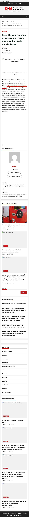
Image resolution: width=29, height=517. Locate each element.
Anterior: (14, 186)
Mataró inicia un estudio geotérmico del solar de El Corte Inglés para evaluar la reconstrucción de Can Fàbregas (13, 318)
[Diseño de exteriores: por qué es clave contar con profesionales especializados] (14, 491)
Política (4, 381)
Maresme (5, 370)
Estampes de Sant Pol (8, 366)
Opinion (4, 377)
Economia (5, 362)
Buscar (4, 288)
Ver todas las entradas (14, 176)
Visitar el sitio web (14, 172)
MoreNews (10, 515)
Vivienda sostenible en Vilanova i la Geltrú (14, 303)
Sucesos (4, 31)
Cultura (4, 355)
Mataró (4, 374)
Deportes (5, 359)
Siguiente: (14, 194)
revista (5, 48)
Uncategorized (6, 392)
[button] (2, 16)
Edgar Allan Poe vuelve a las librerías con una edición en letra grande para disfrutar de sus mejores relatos (14, 310)
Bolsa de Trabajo (7, 351)
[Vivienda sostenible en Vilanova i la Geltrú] (14, 410)
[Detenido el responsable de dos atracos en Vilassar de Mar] (14, 239)
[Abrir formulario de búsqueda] (26, 16)
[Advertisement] (14, 129)
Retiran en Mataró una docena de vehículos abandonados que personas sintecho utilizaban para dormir (14, 333)
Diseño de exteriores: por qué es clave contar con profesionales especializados (14, 503)
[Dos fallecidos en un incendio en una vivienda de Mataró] (14, 214)
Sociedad (5, 385)
